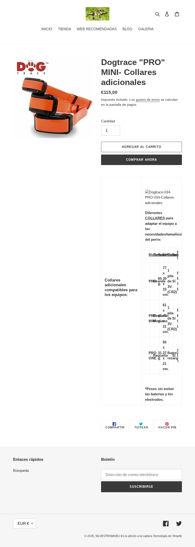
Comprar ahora (141, 159)
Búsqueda (21, 470)
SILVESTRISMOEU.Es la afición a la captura (124, 536)
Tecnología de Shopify (167, 536)
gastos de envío (148, 99)
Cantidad (108, 121)
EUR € (23, 524)
